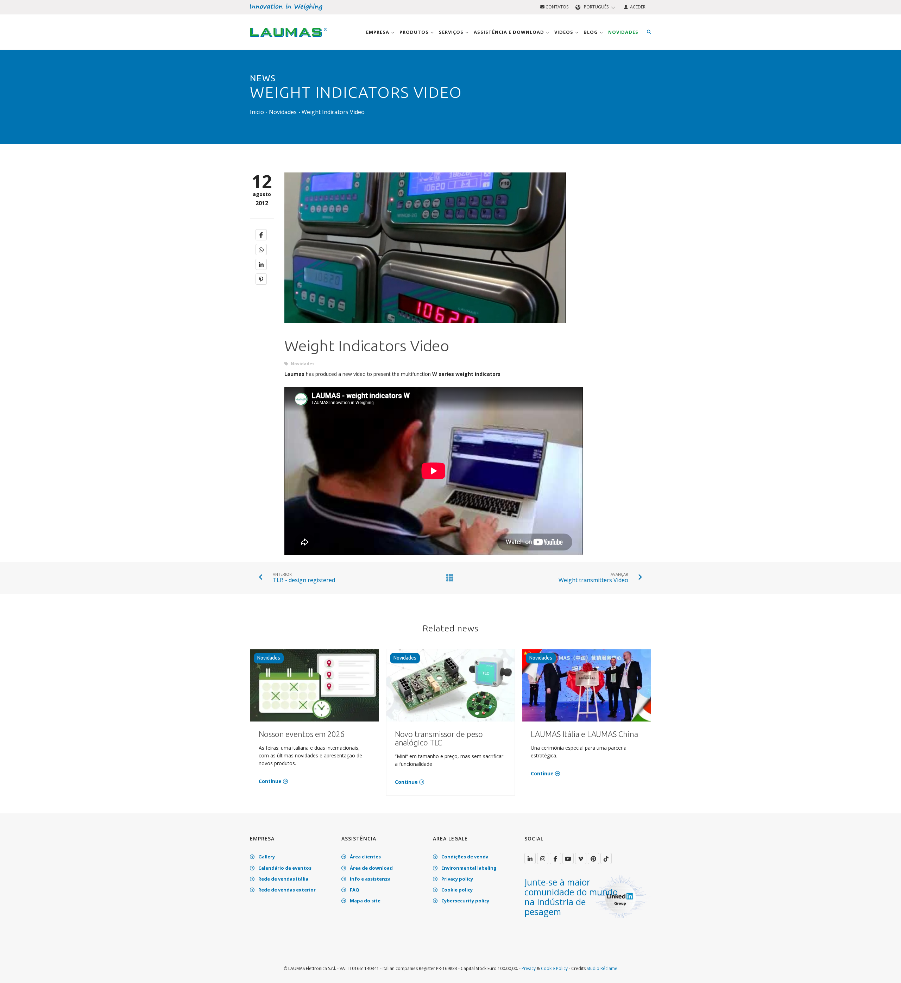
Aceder (636, 7)
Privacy (529, 968)
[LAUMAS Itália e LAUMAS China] (586, 685)
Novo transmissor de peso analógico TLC (439, 738)
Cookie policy (456, 890)
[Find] (649, 32)
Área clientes (365, 856)
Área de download (371, 868)
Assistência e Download (510, 32)
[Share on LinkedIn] (261, 264)
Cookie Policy (554, 968)
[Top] (885, 970)
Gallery (266, 856)
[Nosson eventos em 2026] (314, 685)
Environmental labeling (468, 868)
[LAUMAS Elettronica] (530, 858)
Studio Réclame (602, 968)
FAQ (354, 890)
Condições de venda (464, 856)
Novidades (623, 32)
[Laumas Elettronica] (288, 39)
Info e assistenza (370, 879)
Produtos (414, 32)
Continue (271, 781)
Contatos (556, 7)
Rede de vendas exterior (286, 890)
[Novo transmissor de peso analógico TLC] (450, 685)
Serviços (452, 32)
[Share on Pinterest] (261, 279)
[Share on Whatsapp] (261, 249)
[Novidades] (448, 577)
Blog (591, 32)
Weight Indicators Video (333, 112)
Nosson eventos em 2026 (301, 734)
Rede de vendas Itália (282, 879)
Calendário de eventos (284, 868)
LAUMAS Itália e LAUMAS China (584, 734)
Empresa (378, 32)
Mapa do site (364, 900)
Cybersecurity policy (464, 900)
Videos (564, 32)
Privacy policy (456, 879)
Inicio (257, 112)
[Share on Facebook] (261, 234)
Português (596, 7)
